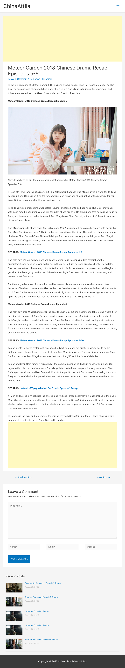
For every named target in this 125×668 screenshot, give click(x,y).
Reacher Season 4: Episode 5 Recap (41, 597)
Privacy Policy (79, 661)
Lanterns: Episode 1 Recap (37, 625)
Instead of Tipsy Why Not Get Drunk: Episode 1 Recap (49, 388)
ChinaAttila (16, 6)
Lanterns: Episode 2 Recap (37, 611)
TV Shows (34, 79)
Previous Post (23, 477)
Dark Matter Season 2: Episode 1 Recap (43, 583)
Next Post (104, 477)
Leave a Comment (17, 79)
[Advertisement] (62, 39)
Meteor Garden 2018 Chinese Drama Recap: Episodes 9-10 (52, 340)
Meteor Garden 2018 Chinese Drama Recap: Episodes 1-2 (51, 252)
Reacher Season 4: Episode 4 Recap (41, 639)
